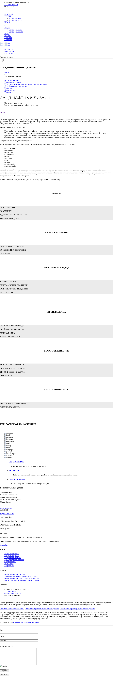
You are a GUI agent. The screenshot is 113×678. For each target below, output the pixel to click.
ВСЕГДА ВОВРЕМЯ (17, 479)
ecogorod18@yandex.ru (12, 593)
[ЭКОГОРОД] (5, 43)
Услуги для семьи (15, 18)
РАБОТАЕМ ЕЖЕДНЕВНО (10, 525)
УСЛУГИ (8, 16)
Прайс (6, 34)
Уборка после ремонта (12, 82)
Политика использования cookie (12, 609)
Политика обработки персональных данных (42, 609)
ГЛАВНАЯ (8, 14)
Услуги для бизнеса (16, 20)
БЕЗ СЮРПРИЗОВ (16, 462)
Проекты (7, 36)
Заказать (3, 112)
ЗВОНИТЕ (4, 510)
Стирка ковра (9, 90)
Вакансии (8, 38)
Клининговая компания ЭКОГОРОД (27, 622)
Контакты (8, 40)
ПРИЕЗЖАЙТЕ (6, 517)
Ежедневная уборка (11, 556)
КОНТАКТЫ (9, 53)
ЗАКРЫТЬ (4, 675)
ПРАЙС (7, 22)
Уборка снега (9, 92)
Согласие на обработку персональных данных (77, 609)
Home (6, 72)
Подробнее (4, 545)
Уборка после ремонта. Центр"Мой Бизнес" (20, 576)
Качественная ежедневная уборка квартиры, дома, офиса (25, 84)
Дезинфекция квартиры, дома (15, 86)
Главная (7, 26)
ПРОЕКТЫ (8, 49)
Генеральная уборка (11, 80)
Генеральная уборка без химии (15, 574)
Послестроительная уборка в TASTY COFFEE (21, 580)
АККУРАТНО (14, 471)
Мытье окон (8, 88)
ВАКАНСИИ (9, 51)
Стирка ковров (10, 562)
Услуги (7, 28)
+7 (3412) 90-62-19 (11, 5)
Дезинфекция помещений (14, 560)
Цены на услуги (6, 508)
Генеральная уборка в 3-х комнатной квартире (21, 578)
